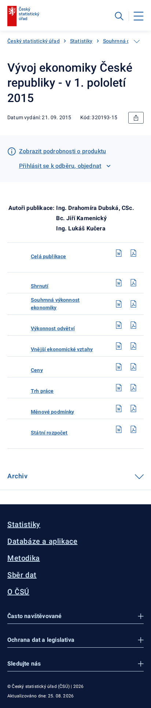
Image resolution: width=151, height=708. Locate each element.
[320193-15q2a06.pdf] (133, 387)
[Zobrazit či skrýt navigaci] (137, 41)
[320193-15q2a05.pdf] (133, 366)
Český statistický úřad (33, 41)
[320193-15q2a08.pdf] (133, 429)
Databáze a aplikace (42, 541)
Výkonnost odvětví (53, 328)
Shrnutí (39, 286)
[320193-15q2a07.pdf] (133, 408)
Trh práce (42, 391)
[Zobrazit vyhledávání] (119, 16)
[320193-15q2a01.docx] (118, 282)
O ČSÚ (18, 591)
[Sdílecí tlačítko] (136, 118)
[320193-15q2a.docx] (118, 253)
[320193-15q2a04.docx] (118, 346)
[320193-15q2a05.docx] (118, 366)
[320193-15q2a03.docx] (118, 325)
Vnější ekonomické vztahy (62, 349)
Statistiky (81, 41)
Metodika (23, 558)
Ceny (37, 370)
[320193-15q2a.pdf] (133, 253)
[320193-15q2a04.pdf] (133, 346)
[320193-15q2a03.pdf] (133, 325)
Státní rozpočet (49, 433)
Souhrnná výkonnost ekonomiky (55, 303)
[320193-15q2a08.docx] (118, 429)
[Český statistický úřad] (23, 16)
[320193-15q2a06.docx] (118, 387)
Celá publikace (48, 256)
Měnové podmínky (52, 412)
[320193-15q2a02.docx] (118, 304)
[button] (75, 616)
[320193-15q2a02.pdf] (133, 304)
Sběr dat (22, 574)
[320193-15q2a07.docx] (118, 408)
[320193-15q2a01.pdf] (133, 282)
